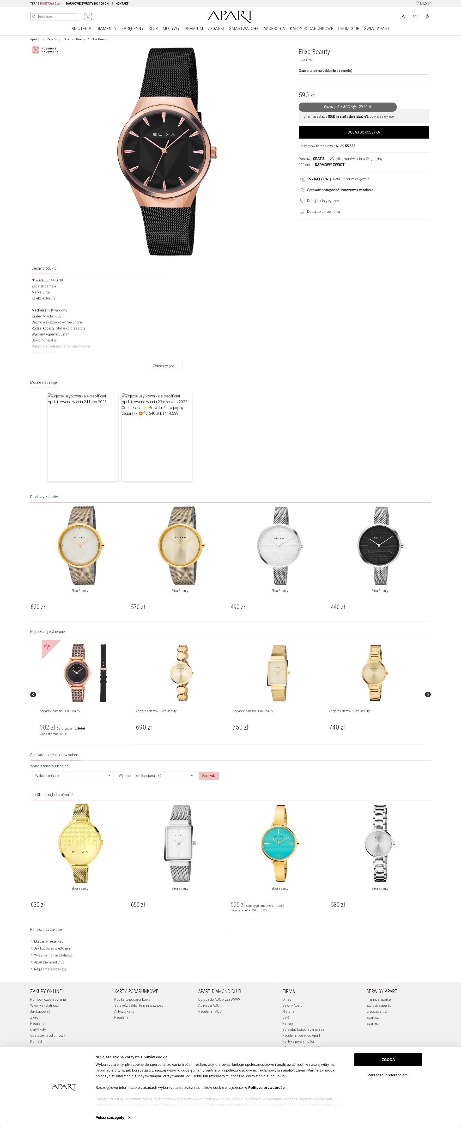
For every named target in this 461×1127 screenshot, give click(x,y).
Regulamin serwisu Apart (301, 1035)
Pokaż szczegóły (110, 1117)
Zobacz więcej (164, 366)
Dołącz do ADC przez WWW (219, 999)
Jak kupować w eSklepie (51, 948)
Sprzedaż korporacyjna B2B (303, 1029)
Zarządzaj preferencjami (388, 1075)
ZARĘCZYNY (132, 28)
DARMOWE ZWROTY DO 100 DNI (87, 3)
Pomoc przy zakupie (46, 929)
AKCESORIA (274, 28)
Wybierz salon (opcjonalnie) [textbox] (140, 776)
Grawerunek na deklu (325, 71)
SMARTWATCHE (244, 28)
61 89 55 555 (345, 146)
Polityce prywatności (267, 1087)
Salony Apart (292, 1005)
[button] (83, 437)
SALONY (425, 3)
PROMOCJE (348, 28)
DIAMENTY (106, 28)
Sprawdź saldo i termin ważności (139, 1005)
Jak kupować (40, 1011)
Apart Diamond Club (48, 962)
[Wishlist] (415, 16)
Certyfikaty (38, 1029)
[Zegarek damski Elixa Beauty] (85, 673)
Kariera (287, 1023)
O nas (286, 999)
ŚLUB (153, 28)
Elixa (66, 39)
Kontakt (36, 1041)
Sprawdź (209, 776)
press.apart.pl (376, 1011)
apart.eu (372, 1023)
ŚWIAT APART (376, 28)
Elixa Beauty (80, 591)
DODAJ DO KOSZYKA (364, 132)
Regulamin (38, 1023)
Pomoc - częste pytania (48, 999)
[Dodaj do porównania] (301, 211)
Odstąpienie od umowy (47, 1035)
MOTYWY (171, 28)
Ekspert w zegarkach (49, 941)
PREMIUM (193, 28)
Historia (288, 1011)
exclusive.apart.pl (379, 1005)
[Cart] (428, 16)
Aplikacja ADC (208, 1005)
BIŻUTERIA (81, 28)
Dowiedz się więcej (382, 116)
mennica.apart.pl (379, 999)
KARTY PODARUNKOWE (311, 28)
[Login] (402, 16)
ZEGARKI (216, 28)
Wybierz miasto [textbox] (47, 776)
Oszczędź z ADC (347, 106)
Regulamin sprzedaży (50, 969)
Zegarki (52, 39)
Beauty (80, 39)
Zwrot (34, 1017)
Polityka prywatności (298, 1041)
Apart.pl (35, 39)
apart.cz (372, 1017)
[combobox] (73, 776)
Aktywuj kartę (124, 1011)
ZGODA (388, 1060)
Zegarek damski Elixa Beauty (59, 711)
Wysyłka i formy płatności (53, 955)
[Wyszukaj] (34, 17)
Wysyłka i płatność (44, 1005)
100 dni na (322, 165)
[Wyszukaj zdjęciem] (88, 16)
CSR (285, 1017)
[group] (85, 694)
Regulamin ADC (210, 1011)
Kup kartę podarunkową (132, 999)
